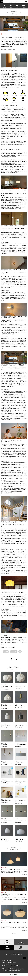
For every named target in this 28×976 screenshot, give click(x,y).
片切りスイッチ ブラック (6, 68)
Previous (0, 5)
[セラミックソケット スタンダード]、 (17, 316)
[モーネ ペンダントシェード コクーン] (13, 589)
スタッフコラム (14, 651)
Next (27, 5)
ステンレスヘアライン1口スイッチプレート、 (10, 67)
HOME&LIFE (6, 651)
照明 (20, 651)
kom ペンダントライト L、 (12, 189)
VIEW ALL (14, 934)
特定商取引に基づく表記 (19, 969)
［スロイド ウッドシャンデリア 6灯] (8, 440)
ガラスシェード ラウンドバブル (15, 225)
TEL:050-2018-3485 (6, 960)
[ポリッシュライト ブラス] (16, 269)
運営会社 (4, 968)
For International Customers (14, 970)
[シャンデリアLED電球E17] (9, 226)
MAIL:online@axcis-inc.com (9, 962)
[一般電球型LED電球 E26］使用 (8, 317)
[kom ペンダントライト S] (17, 364)
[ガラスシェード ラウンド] (14, 521)
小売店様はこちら (6, 970)
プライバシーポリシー (11, 968)
